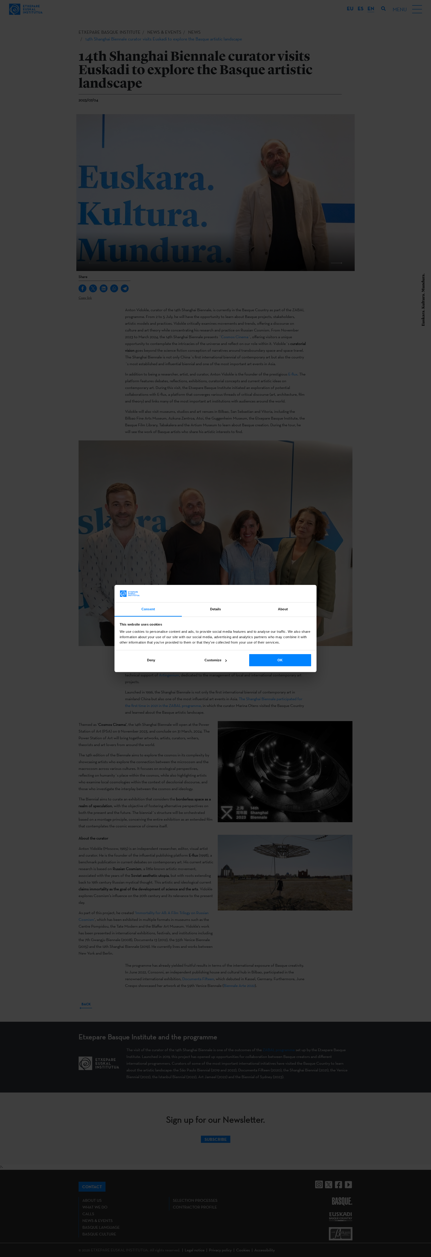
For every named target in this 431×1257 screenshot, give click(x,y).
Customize (213, 660)
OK (280, 660)
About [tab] (283, 609)
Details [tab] (215, 609)
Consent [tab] (148, 609)
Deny (151, 660)
